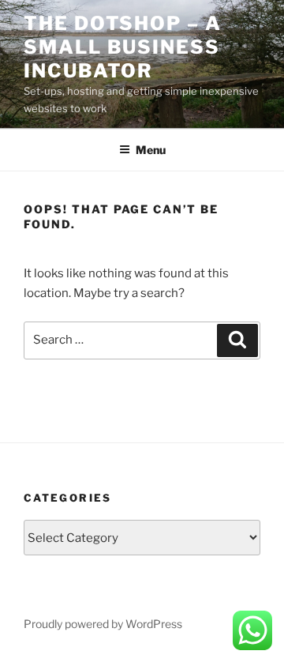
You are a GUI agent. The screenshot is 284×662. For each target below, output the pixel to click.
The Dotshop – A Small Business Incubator (123, 47)
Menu (151, 149)
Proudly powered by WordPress (103, 623)
